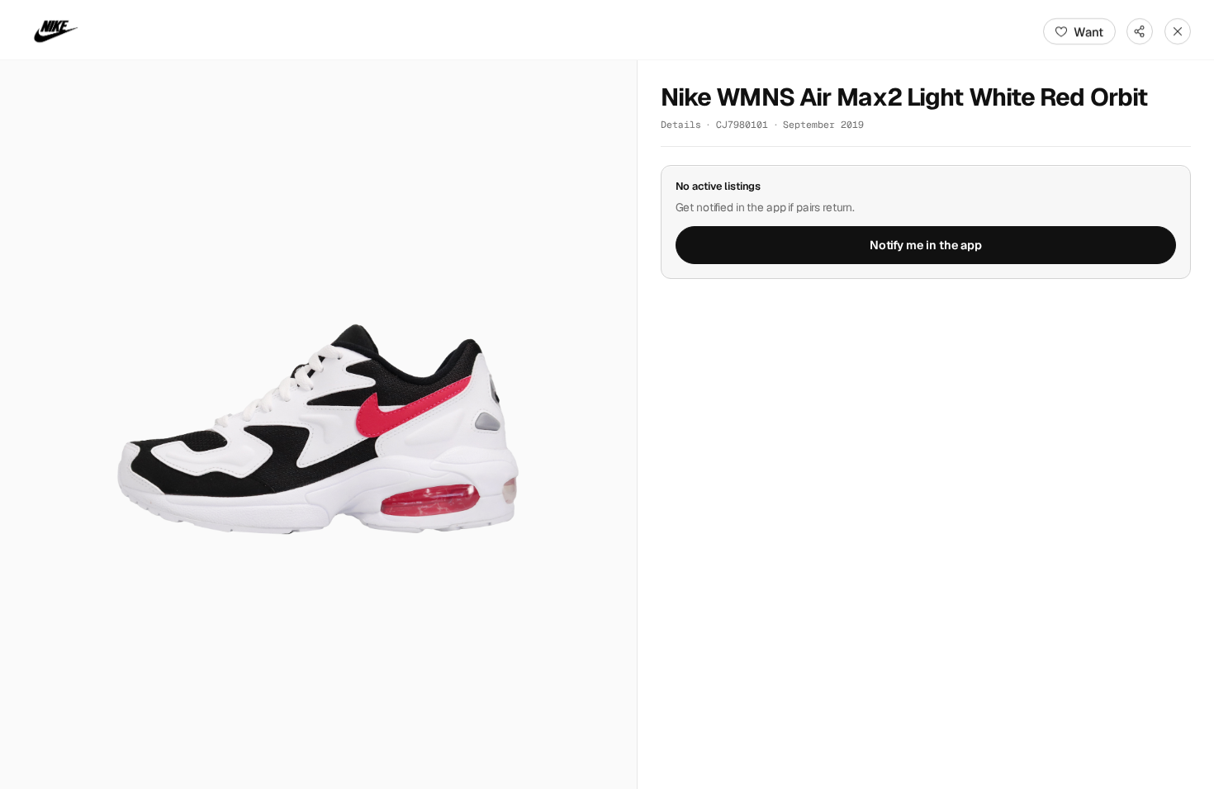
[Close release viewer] (1177, 31)
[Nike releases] (56, 31)
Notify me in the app (926, 245)
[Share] (1139, 31)
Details (681, 124)
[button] (318, 424)
